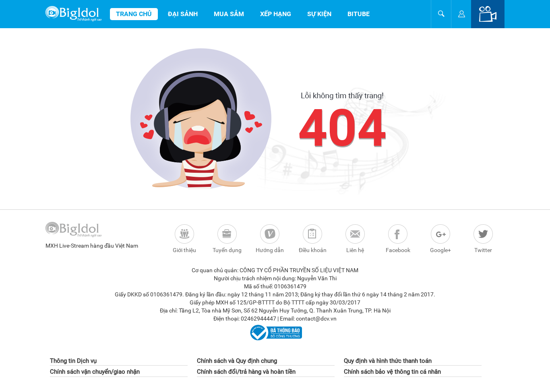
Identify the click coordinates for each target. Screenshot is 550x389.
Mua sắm (229, 14)
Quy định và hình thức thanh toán (388, 360)
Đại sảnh (183, 14)
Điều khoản (313, 250)
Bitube (358, 14)
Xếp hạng (275, 14)
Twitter (483, 250)
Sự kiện (319, 14)
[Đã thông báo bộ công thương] (275, 332)
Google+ (440, 250)
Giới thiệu (184, 250)
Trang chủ (134, 14)
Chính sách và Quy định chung (237, 360)
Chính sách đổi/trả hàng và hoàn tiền (246, 371)
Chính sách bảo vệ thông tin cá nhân (392, 371)
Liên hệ (355, 250)
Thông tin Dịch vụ (73, 360)
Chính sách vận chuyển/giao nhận (95, 371)
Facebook (398, 250)
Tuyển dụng (227, 250)
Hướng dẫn (270, 250)
